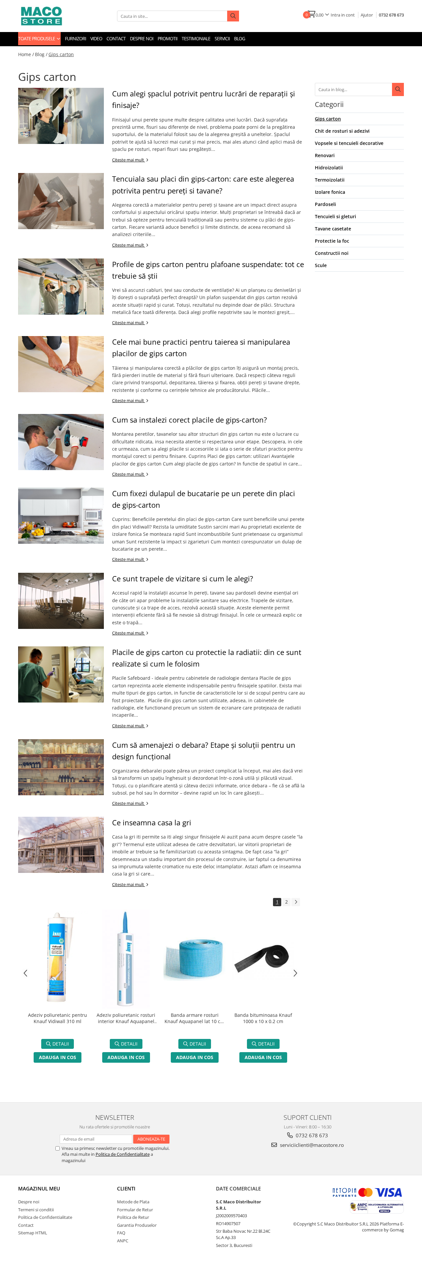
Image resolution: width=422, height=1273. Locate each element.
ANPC (122, 1241)
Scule (321, 265)
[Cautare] (398, 89)
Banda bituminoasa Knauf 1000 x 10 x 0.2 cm (263, 1018)
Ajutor (367, 15)
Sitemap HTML (32, 1233)
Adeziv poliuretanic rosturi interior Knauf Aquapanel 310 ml (126, 1019)
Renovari (325, 155)
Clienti (126, 1188)
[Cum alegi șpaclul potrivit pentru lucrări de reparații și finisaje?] (61, 116)
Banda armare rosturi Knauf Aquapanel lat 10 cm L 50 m (195, 1019)
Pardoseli (325, 204)
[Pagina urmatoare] (295, 902)
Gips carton (61, 54)
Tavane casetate (333, 228)
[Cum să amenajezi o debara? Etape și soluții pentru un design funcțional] (61, 767)
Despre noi (141, 38)
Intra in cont (343, 15)
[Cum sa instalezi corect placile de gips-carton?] (61, 442)
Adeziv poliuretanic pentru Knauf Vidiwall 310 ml (57, 1018)
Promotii (167, 38)
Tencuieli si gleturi (335, 216)
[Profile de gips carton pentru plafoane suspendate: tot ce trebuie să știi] (61, 286)
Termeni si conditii (36, 1210)
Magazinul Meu (39, 1188)
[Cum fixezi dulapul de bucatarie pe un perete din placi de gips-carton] (61, 516)
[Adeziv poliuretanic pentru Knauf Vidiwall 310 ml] (57, 959)
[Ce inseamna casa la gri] (61, 845)
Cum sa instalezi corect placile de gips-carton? (189, 420)
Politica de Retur (133, 1217)
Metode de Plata (133, 1202)
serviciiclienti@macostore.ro (311, 1145)
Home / (26, 54)
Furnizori (75, 38)
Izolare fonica (330, 192)
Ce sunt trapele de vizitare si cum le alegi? (182, 578)
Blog (239, 38)
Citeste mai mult (128, 160)
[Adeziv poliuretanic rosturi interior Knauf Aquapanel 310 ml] (126, 959)
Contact (116, 38)
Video (96, 38)
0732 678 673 (391, 15)
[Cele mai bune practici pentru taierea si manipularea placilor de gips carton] (61, 364)
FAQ (121, 1233)
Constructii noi (331, 253)
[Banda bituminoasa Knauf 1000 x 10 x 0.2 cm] (263, 959)
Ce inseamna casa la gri (151, 822)
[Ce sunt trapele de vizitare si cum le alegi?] (61, 601)
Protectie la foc (332, 241)
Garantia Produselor (137, 1225)
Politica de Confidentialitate (123, 1154)
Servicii (222, 38)
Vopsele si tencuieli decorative (349, 143)
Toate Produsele (37, 38)
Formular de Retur (135, 1210)
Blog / (41, 54)
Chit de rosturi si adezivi (342, 131)
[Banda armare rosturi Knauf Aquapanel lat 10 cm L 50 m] (195, 959)
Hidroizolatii (329, 167)
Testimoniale (196, 38)
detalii (60, 1044)
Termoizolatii (330, 180)
